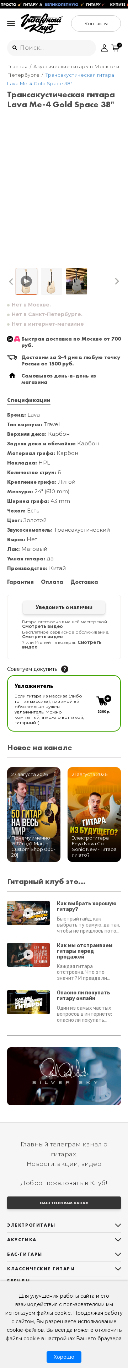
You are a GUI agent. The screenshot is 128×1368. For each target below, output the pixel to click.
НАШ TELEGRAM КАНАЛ (64, 1202)
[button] (11, 281)
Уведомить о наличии (64, 607)
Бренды (18, 1281)
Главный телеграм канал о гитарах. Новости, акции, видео (64, 1154)
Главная (17, 66)
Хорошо (64, 1357)
